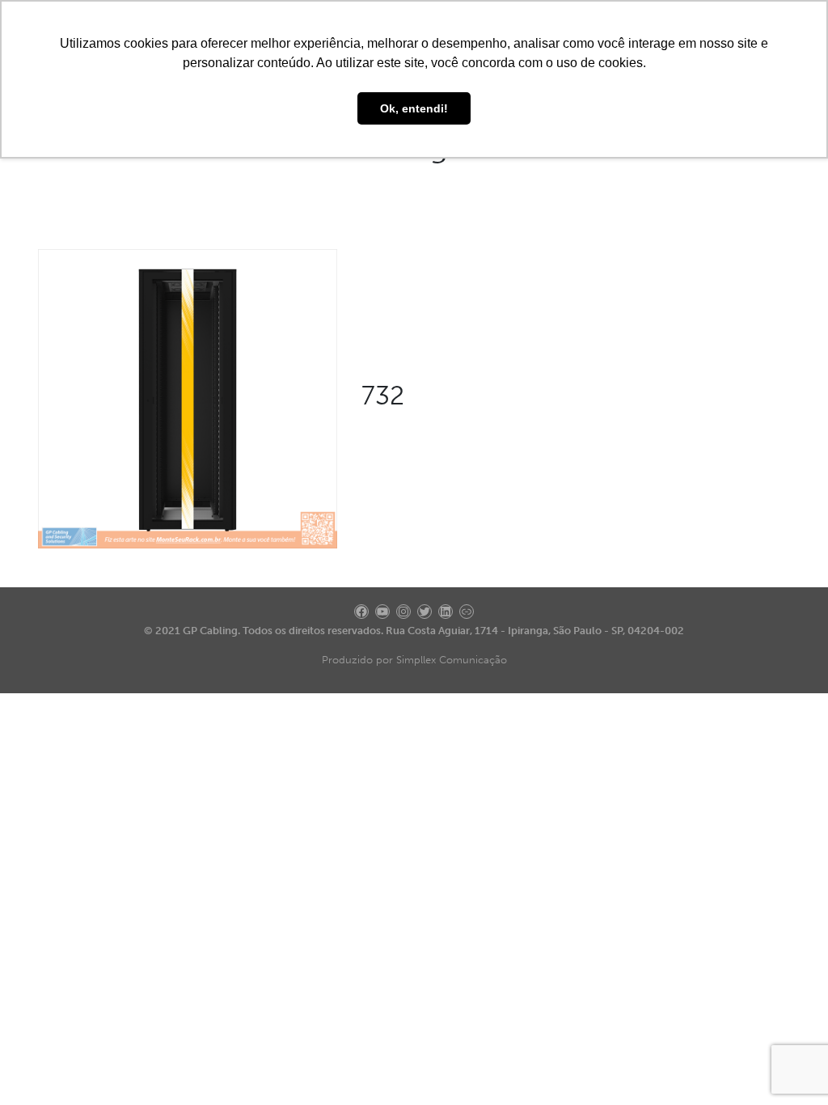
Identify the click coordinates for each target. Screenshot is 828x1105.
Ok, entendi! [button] (414, 108)
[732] (187, 397)
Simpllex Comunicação (451, 660)
